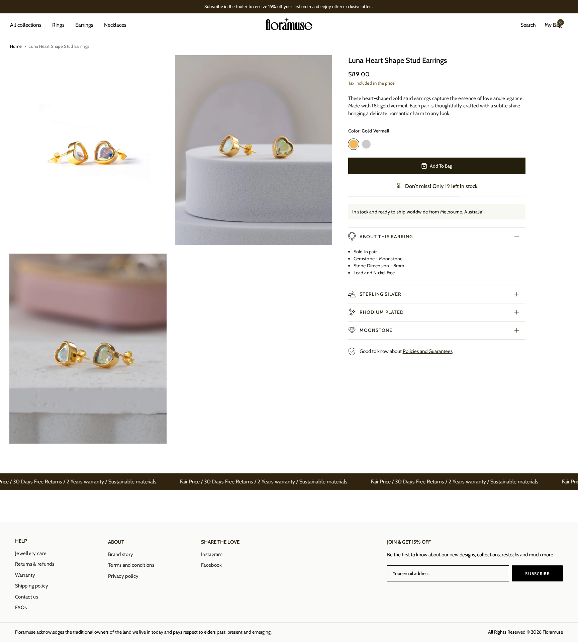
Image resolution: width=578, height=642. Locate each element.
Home (16, 46)
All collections (25, 25)
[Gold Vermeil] (353, 144)
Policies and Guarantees (428, 351)
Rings (58, 25)
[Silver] (366, 144)
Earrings (84, 25)
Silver (366, 144)
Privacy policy (123, 576)
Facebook (211, 565)
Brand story (120, 554)
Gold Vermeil (353, 144)
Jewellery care (30, 553)
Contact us (26, 597)
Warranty (25, 575)
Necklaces (115, 25)
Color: (369, 131)
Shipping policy (32, 586)
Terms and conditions (131, 565)
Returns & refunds (34, 564)
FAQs (21, 608)
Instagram (212, 554)
